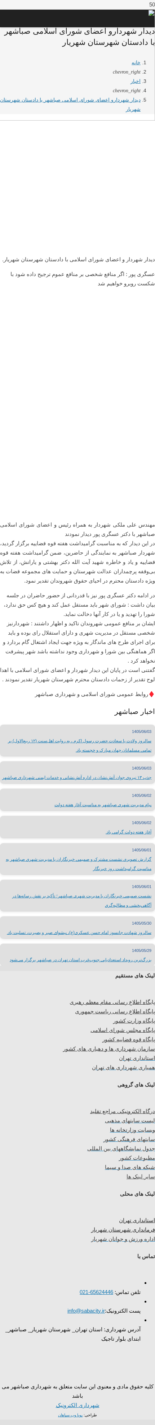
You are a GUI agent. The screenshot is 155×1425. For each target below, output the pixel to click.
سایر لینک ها (141, 1176)
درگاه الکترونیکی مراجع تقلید (122, 1111)
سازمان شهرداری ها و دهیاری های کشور (109, 1049)
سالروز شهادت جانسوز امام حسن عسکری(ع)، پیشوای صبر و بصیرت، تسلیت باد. (79, 932)
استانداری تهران (137, 1220)
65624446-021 (96, 1292)
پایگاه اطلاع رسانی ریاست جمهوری (115, 1011)
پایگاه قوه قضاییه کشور (128, 1039)
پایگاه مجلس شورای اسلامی (122, 1030)
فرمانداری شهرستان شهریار (123, 1230)
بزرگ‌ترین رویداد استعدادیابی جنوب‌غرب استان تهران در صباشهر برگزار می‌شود (80, 959)
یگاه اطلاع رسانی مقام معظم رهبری (111, 1002)
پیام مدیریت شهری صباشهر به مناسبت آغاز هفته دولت (102, 804)
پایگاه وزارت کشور (134, 1021)
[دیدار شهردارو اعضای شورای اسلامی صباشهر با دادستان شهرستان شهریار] (77, 243)
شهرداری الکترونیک (77, 1405)
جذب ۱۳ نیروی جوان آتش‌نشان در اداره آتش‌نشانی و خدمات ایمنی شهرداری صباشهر (76, 777)
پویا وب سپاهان (70, 1415)
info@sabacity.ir (86, 1311)
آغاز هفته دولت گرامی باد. (128, 832)
